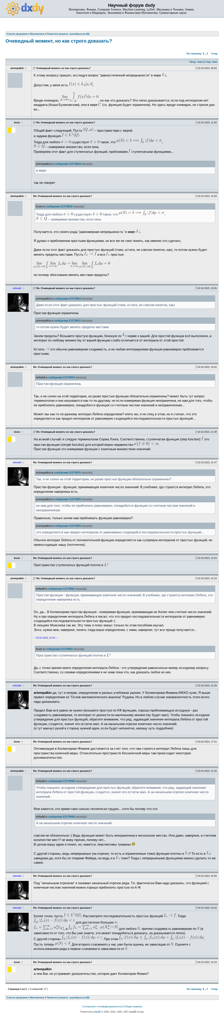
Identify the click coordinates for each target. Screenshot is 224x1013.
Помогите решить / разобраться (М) (68, 997)
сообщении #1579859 (59, 206)
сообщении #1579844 (67, 163)
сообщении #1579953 (61, 377)
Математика (37, 997)
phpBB (97, 1011)
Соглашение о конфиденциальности (102, 1006)
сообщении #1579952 (67, 298)
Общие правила (133, 1006)
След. (214, 53)
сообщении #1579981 (61, 588)
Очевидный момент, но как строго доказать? (58, 41)
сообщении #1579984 (59, 649)
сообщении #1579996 (61, 781)
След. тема (210, 61)
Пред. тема (195, 61)
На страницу (194, 53)
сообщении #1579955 (67, 472)
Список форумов (17, 997)
